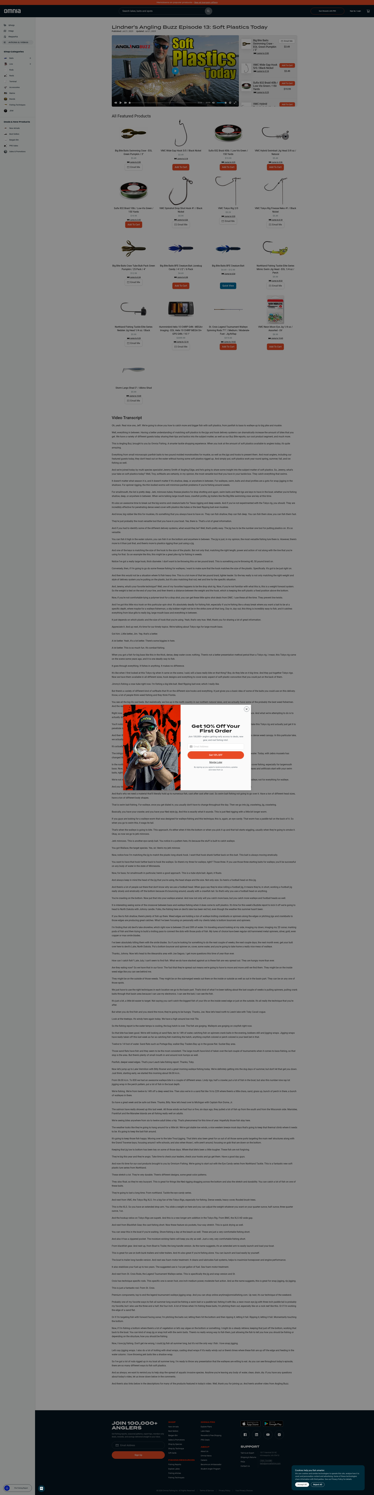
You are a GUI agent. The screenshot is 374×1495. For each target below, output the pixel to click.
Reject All (317, 1484)
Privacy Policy (337, 1479)
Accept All (302, 1484)
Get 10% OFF (216, 755)
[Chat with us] (41, 1488)
